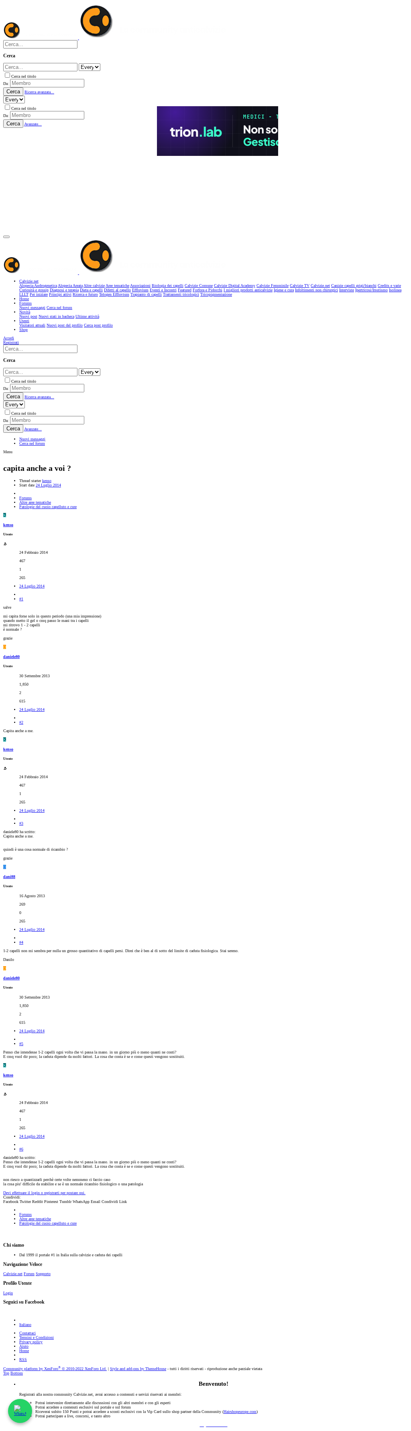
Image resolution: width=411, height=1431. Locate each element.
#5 (21, 1043)
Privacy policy (31, 1342)
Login (8, 1293)
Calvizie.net (12, 1274)
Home (24, 1350)
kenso (46, 480)
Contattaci (27, 1333)
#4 (21, 942)
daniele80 (11, 656)
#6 (21, 1149)
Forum (29, 1274)
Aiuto (23, 1346)
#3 (21, 823)
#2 (21, 722)
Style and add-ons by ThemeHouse (138, 1368)
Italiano (25, 1324)
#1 (21, 599)
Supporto (43, 1274)
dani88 (9, 876)
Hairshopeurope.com (240, 1411)
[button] (6, 237)
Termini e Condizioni (36, 1337)
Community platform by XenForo (55, 1368)
